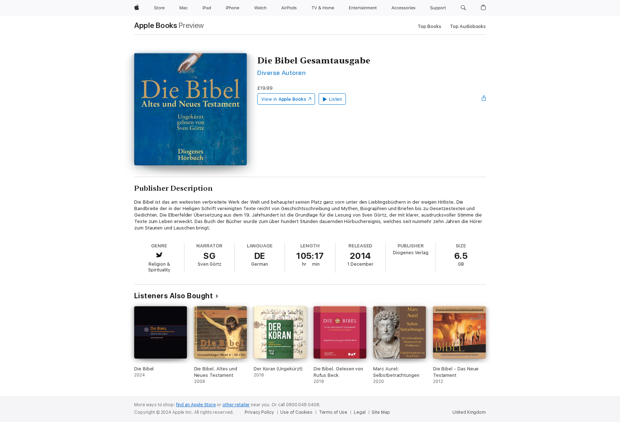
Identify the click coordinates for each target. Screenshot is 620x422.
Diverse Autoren (281, 72)
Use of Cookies (296, 412)
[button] (463, 8)
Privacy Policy (259, 412)
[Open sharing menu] (484, 99)
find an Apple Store (196, 404)
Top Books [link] (429, 26)
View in (283, 99)
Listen (335, 99)
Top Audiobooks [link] (468, 26)
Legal (359, 412)
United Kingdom (469, 412)
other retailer (236, 404)
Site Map (381, 412)
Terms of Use (333, 412)
